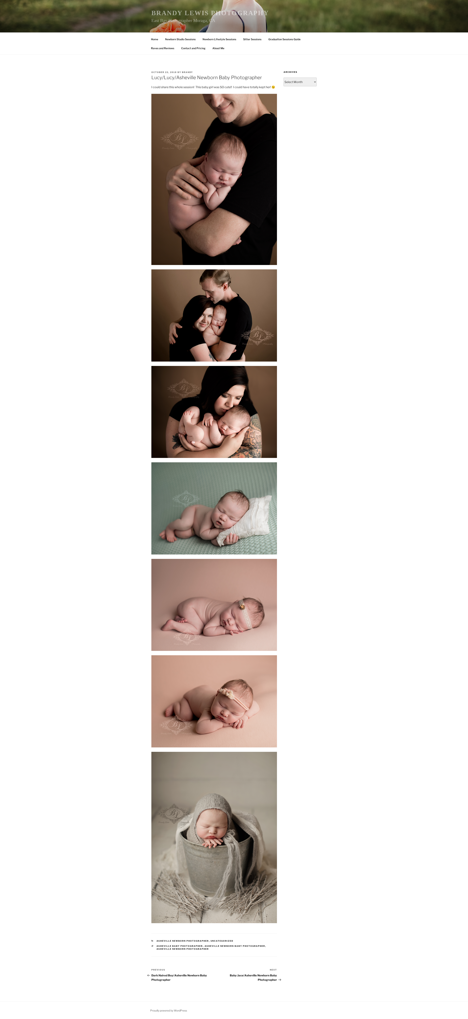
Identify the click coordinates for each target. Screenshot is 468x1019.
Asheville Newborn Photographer (182, 941)
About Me (218, 48)
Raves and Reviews (162, 48)
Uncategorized (222, 941)
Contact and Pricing (193, 48)
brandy (187, 72)
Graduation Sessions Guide (284, 39)
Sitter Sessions (252, 39)
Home (154, 39)
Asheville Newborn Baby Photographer (235, 946)
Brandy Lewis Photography (210, 13)
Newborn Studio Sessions (180, 39)
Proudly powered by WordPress (168, 1010)
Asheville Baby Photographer (179, 946)
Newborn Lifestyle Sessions (219, 39)
